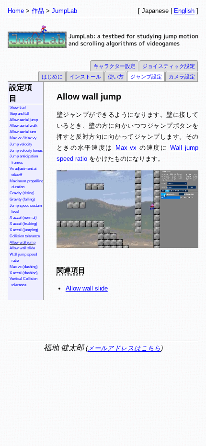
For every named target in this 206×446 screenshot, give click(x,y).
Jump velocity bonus (26, 150)
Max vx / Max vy (23, 138)
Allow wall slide (22, 248)
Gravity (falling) (22, 199)
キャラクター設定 (114, 66)
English (184, 10)
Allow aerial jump (24, 120)
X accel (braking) (23, 224)
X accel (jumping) (24, 230)
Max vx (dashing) (24, 267)
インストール (85, 76)
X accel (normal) (23, 217)
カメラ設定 (182, 76)
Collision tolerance (25, 236)
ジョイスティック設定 (168, 66)
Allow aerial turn (23, 132)
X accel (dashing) (24, 273)
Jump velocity (21, 144)
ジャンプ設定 (146, 76)
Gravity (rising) (22, 193)
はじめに (52, 76)
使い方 (116, 76)
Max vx (126, 147)
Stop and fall (19, 114)
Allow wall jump (22, 242)
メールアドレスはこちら (124, 348)
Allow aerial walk (23, 125)
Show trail (18, 107)
